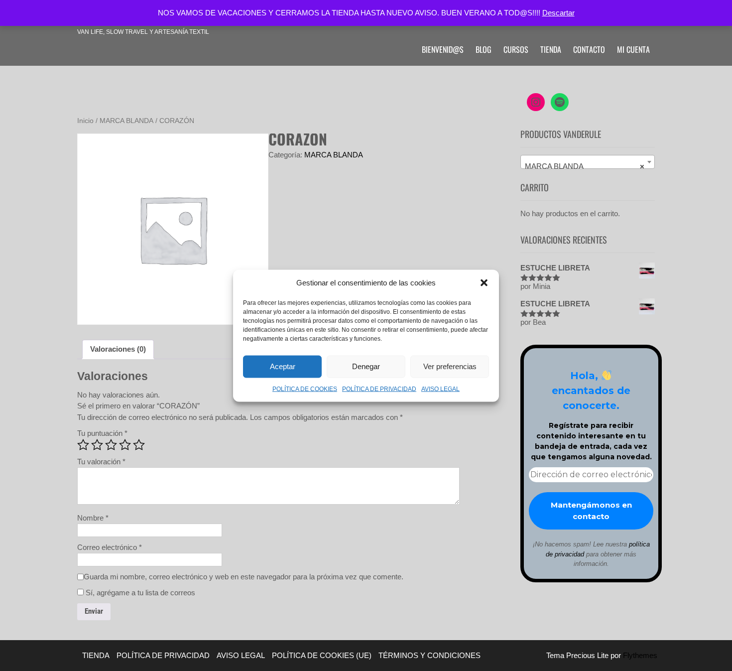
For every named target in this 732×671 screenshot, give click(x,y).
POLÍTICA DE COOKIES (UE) (321, 655)
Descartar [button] (558, 12)
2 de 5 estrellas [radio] (97, 445)
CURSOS (515, 49)
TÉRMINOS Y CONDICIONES (429, 655)
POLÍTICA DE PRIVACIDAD (379, 388)
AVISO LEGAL (440, 388)
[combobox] (587, 162)
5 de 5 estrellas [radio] (139, 445)
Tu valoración (101, 461)
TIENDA (550, 49)
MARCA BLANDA (126, 121)
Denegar (366, 366)
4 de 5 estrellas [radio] (125, 445)
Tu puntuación (102, 433)
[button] (484, 282)
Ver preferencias (450, 366)
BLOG (483, 49)
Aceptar (282, 366)
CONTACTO (589, 49)
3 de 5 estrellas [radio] (111, 445)
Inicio (85, 121)
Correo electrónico (109, 547)
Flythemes (639, 655)
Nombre (93, 518)
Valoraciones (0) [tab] (118, 349)
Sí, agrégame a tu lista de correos (139, 592)
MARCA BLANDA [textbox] (584, 166)
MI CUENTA (633, 49)
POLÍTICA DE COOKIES (304, 388)
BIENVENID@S (443, 49)
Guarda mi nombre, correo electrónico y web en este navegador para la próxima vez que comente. (243, 576)
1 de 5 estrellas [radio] (83, 445)
